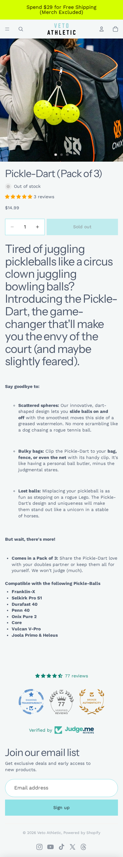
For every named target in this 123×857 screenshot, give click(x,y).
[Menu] (7, 29)
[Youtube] (50, 847)
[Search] (21, 29)
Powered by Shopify (81, 832)
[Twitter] (72, 847)
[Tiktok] (61, 847)
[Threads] (83, 847)
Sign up (61, 807)
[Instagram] (39, 847)
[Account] (101, 29)
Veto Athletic (49, 832)
